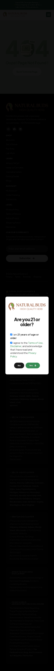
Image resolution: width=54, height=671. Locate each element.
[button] (33, 365)
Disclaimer (15, 346)
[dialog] (27, 335)
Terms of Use (35, 342)
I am (24, 336)
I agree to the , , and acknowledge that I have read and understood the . (26, 349)
